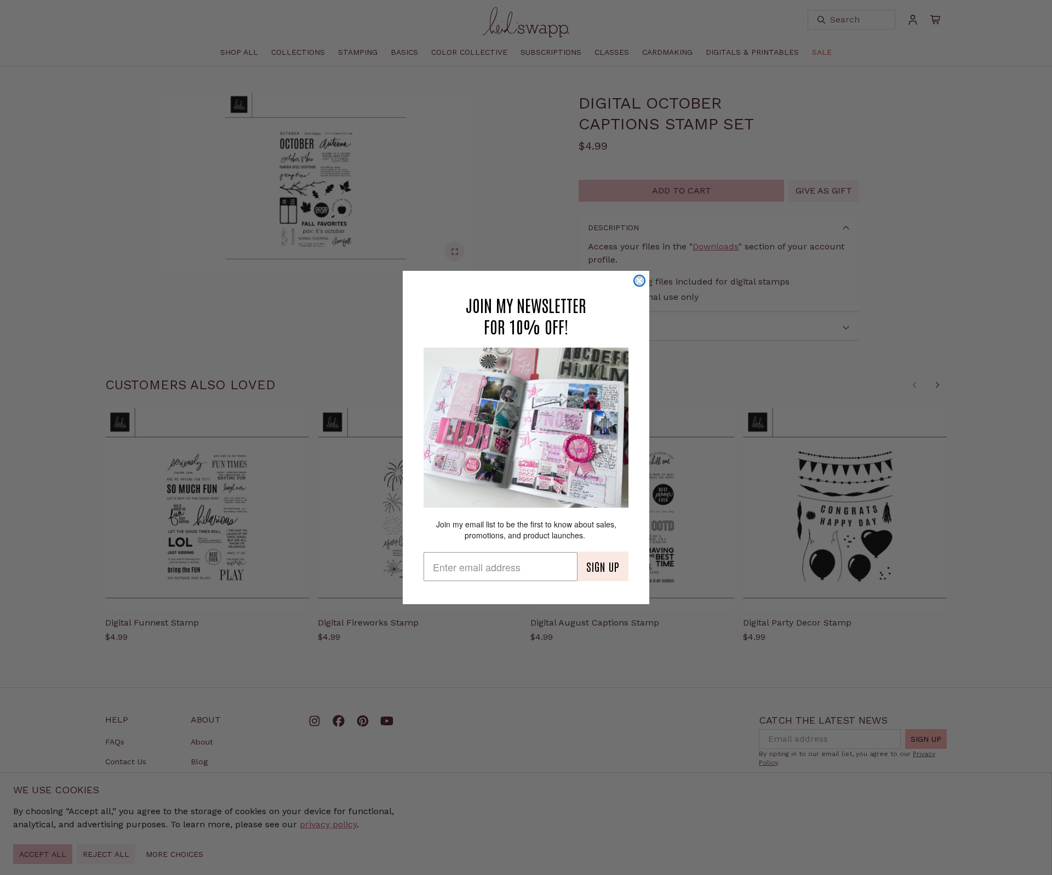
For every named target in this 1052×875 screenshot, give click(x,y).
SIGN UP (603, 566)
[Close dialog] (639, 280)
